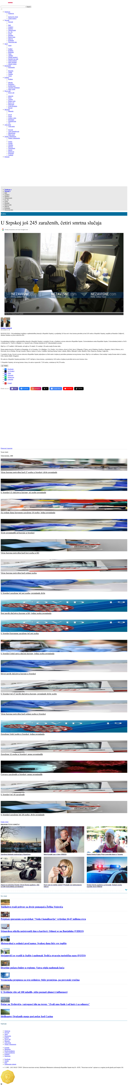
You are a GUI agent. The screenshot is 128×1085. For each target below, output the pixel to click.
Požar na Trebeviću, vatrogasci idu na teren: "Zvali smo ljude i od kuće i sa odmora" (45, 1004)
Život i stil (7, 91)
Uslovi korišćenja (9, 1052)
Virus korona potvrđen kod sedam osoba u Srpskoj (23, 714)
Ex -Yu (6, 199)
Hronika (6, 203)
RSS (5, 1062)
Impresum (7, 1056)
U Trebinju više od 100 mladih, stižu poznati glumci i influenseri (34, 992)
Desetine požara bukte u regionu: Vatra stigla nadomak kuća (32, 967)
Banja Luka (7, 204)
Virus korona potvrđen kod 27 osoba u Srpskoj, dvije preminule (29, 472)
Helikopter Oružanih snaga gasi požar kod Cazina (27, 1016)
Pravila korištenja (9, 1051)
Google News (57, 388)
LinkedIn (10, 379)
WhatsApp (10, 377)
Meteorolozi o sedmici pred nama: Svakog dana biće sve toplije (34, 943)
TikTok (80, 388)
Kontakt (6, 1047)
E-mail (9, 383)
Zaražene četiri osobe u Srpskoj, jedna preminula (23, 734)
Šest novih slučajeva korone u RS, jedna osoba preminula (26, 613)
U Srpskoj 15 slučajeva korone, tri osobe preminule (23, 492)
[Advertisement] (64, 172)
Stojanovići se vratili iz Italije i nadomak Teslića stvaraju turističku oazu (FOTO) (43, 955)
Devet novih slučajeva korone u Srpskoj (18, 674)
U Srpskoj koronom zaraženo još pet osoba (20, 633)
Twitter (6, 1061)
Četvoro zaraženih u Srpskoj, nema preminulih (21, 774)
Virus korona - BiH (7, 456)
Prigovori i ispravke (6, 448)
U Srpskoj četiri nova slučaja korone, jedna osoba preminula (27, 653)
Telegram (10, 375)
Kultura (6, 77)
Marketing (7, 1049)
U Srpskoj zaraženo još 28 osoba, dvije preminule (23, 814)
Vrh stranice (6, 1028)
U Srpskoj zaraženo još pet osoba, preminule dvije (23, 593)
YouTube (69, 388)
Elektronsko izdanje (10, 1064)
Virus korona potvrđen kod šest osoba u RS (20, 553)
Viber (9, 373)
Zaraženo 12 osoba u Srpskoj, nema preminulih (22, 754)
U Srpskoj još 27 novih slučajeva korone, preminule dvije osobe (29, 694)
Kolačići (6, 1054)
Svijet (6, 201)
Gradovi (6, 194)
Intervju (6, 206)
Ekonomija (7, 66)
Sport (6, 44)
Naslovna (7, 12)
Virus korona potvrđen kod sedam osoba (19, 573)
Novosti (6, 20)
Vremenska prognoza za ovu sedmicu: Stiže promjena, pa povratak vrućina (40, 980)
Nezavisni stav (8, 210)
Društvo (6, 196)
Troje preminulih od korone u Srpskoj (17, 533)
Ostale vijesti (4, 822)
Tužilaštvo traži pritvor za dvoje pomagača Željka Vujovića (32, 906)
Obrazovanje (8, 198)
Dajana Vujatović (6, 328)
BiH (5, 193)
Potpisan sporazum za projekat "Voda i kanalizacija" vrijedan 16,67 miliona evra (43, 919)
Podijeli (5, 365)
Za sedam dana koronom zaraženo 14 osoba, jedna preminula (28, 512)
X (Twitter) (10, 371)
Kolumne (7, 208)
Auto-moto (7, 125)
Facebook (10, 369)
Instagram (37, 388)
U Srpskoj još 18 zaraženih (13, 794)
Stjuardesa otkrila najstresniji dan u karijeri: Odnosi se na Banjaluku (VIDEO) (42, 931)
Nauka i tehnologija (10, 136)
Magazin (7, 109)
